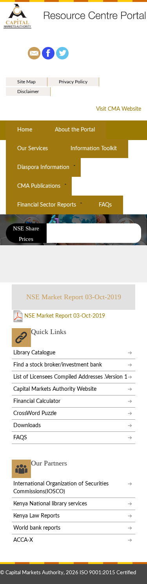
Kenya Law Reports (36, 516)
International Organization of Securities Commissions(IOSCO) (61, 487)
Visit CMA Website (118, 109)
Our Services (32, 148)
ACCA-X (23, 540)
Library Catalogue (34, 353)
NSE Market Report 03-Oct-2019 (64, 316)
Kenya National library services (50, 504)
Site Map (26, 81)
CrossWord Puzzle (34, 413)
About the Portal (75, 130)
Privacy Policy (73, 81)
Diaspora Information (43, 167)
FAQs (105, 205)
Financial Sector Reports (46, 205)
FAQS (20, 437)
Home (24, 130)
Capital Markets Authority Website (54, 389)
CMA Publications (38, 186)
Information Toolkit (94, 148)
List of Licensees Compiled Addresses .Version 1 (70, 377)
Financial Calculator (36, 401)
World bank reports (36, 528)
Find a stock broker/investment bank (57, 365)
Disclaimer (28, 91)
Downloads (27, 425)
